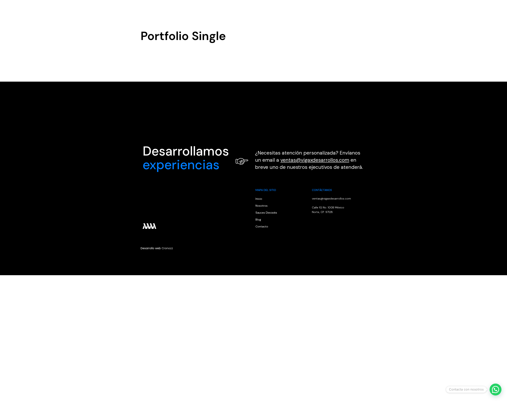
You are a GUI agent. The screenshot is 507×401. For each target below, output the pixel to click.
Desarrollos (433, 9)
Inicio (394, 9)
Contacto (467, 9)
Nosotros (411, 9)
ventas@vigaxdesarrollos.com (314, 160)
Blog (451, 9)
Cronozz (167, 248)
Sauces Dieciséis (266, 212)
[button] (489, 9)
